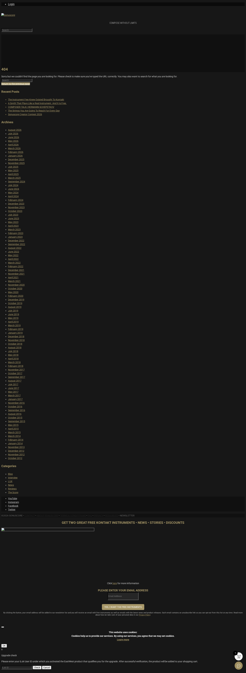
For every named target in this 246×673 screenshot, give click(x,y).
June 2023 (13, 218)
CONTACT (29, 515)
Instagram (13, 502)
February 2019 (15, 329)
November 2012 (16, 454)
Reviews (12, 488)
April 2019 (13, 321)
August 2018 (14, 347)
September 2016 (16, 410)
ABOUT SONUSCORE (47, 515)
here (114, 583)
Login (11, 4)
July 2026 (13, 133)
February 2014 (15, 439)
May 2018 (13, 355)
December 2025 (16, 159)
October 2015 (15, 417)
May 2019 (13, 318)
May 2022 (13, 255)
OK (4, 645)
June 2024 (13, 189)
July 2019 (13, 310)
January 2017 (15, 399)
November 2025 (16, 163)
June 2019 (13, 314)
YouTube (12, 498)
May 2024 (13, 192)
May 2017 (13, 391)
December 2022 (16, 240)
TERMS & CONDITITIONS (73, 515)
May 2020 (13, 292)
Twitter (11, 509)
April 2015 (13, 428)
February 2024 (15, 200)
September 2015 (16, 421)
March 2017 (14, 395)
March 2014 (14, 436)
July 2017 (13, 384)
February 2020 (15, 296)
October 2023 (15, 211)
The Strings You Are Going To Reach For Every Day (34, 110)
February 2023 (15, 233)
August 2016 (14, 414)
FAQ (90, 515)
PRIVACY (98, 515)
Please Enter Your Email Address (123, 590)
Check (37, 667)
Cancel (46, 667)
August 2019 (14, 307)
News (11, 485)
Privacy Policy (144, 615)
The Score (13, 492)
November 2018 (16, 340)
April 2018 (13, 358)
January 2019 (15, 332)
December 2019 (16, 299)
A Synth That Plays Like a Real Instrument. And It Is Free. (37, 103)
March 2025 (14, 178)
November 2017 (16, 369)
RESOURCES (111, 515)
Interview (13, 477)
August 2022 (14, 248)
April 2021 (13, 277)
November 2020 (16, 285)
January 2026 (15, 155)
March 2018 (14, 362)
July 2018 (13, 351)
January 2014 (15, 443)
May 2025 (13, 170)
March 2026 (14, 148)
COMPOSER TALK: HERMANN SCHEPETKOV (31, 107)
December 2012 (16, 451)
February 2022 (15, 266)
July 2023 (13, 214)
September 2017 (16, 377)
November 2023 (16, 207)
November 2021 (16, 273)
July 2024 (13, 185)
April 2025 (13, 174)
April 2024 (13, 196)
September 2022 (16, 244)
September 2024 (16, 181)
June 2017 (13, 388)
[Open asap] (239, 666)
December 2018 (16, 336)
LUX (10, 481)
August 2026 (14, 130)
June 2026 (13, 137)
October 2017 (15, 373)
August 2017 (14, 380)
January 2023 (15, 237)
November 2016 (16, 403)
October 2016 (15, 406)
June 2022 (13, 251)
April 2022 (13, 259)
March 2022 (14, 262)
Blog (10, 474)
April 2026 (13, 144)
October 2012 (15, 458)
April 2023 (13, 226)
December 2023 (16, 203)
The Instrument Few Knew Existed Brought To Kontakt (36, 99)
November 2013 (16, 447)
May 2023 (13, 222)
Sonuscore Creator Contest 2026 (25, 114)
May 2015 (13, 425)
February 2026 (15, 152)
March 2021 (14, 281)
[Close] (2, 627)
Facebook (13, 505)
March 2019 (14, 325)
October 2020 (15, 288)
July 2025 (13, 166)
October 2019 (15, 303)
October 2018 (15, 344)
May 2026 (13, 141)
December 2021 (16, 270)
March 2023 (14, 229)
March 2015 (14, 432)
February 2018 (15, 366)
